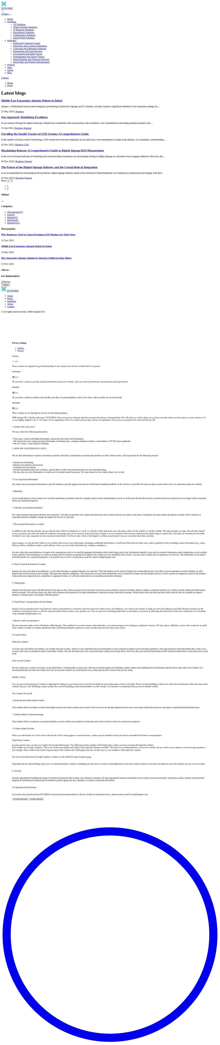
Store (9, 67)
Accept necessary (20, 799)
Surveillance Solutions (23, 32)
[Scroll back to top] (110, 1042)
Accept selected (36, 799)
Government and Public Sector (27, 54)
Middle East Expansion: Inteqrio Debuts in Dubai (31, 100)
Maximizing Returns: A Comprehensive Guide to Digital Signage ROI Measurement (52, 150)
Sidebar (5, 285)
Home (10, 19)
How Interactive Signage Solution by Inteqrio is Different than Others (36, 258)
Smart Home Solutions (24, 38)
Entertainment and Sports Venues (28, 56)
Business (20, 111)
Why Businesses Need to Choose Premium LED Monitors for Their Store (38, 234)
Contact (5, 14)
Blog (9, 73)
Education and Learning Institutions (30, 46)
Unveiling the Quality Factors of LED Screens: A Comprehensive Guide (45, 133)
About (10, 70)
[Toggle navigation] (10, 14)
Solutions (11, 21)
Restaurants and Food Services (27, 51)
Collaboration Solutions (24, 35)
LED (26, 144)
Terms (10, 296)
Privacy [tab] (21, 350)
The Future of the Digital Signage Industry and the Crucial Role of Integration (49, 167)
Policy (10, 298)
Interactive (13, 223)
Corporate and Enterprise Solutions (29, 48)
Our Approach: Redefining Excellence (24, 117)
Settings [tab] (21, 348)
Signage (27, 128)
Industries (11, 40)
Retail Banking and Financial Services (31, 59)
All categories (15, 212)
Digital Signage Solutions (25, 27)
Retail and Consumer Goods (26, 43)
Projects (11, 64)
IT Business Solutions (23, 30)
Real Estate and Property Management (31, 62)
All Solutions (19, 24)
